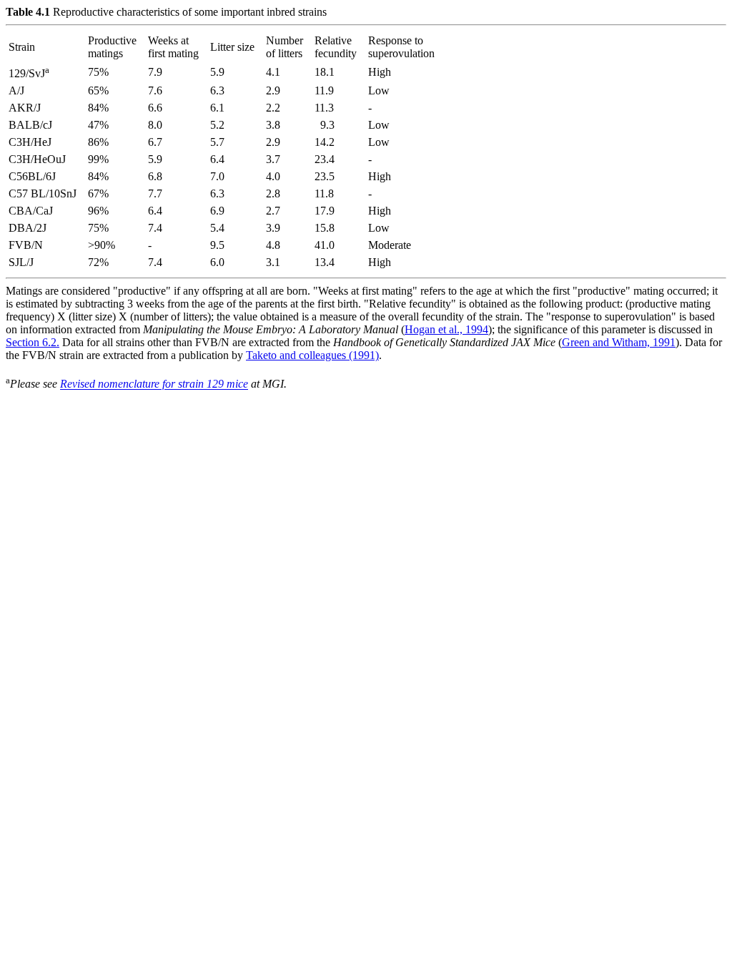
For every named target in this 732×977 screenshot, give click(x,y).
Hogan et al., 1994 (446, 329)
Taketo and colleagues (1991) (312, 355)
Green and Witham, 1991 (619, 342)
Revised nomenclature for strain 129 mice (154, 384)
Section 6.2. (32, 342)
